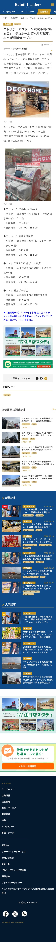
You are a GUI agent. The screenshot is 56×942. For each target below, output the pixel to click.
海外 (42, 577)
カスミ (25, 438)
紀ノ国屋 (40, 562)
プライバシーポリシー (12, 883)
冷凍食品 (27, 548)
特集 (4, 820)
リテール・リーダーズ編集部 (15, 49)
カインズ (26, 467)
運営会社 (6, 845)
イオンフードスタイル (31, 591)
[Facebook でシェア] (41, 378)
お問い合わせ (8, 858)
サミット (26, 453)
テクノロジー (27, 12)
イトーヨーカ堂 (45, 545)
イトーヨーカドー (30, 545)
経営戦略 (27, 536)
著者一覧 (6, 864)
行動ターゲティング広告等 (14, 870)
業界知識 (27, 521)
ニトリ (17, 24)
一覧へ (53, 409)
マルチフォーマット (30, 577)
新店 (34, 424)
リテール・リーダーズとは (14, 852)
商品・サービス (9, 808)
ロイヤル (40, 515)
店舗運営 (44, 12)
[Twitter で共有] (37, 378)
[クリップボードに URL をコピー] (45, 378)
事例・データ (8, 833)
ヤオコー (26, 424)
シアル (39, 530)
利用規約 (6, 876)
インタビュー (9, 12)
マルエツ (26, 482)
